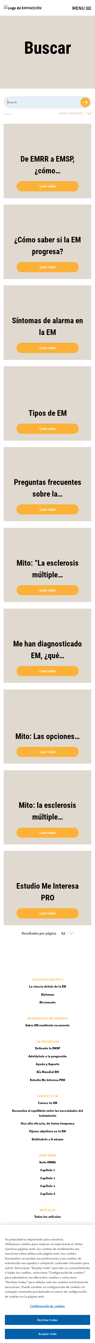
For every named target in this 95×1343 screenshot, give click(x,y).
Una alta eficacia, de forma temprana (47, 1123)
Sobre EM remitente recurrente (47, 1025)
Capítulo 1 (47, 1170)
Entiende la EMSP (47, 1048)
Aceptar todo (47, 1334)
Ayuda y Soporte (47, 1064)
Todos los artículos (47, 1217)
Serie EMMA (47, 1162)
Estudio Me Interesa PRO (47, 1080)
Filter (7, 114)
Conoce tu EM (47, 1103)
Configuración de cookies (47, 1306)
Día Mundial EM (48, 1072)
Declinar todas (47, 1320)
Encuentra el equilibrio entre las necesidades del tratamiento (47, 1113)
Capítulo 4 (47, 1194)
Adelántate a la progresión (47, 1056)
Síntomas (47, 994)
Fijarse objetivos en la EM (47, 1131)
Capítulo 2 (47, 1178)
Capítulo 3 (47, 1186)
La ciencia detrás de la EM (47, 986)
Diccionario (47, 1002)
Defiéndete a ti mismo (47, 1139)
